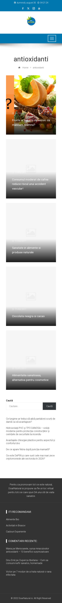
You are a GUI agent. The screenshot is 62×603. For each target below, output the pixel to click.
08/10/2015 (20, 113)
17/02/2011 (20, 241)
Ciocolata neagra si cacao (28, 316)
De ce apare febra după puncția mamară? (28, 449)
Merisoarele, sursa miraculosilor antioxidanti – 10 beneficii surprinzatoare (27, 550)
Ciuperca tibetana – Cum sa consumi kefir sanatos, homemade (27, 562)
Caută (9, 400)
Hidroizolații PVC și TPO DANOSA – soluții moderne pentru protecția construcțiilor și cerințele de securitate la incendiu (28, 431)
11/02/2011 (20, 309)
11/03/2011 (20, 172)
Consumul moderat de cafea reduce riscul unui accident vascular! (30, 184)
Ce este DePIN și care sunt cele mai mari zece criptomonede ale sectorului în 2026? (30, 457)
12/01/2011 (20, 368)
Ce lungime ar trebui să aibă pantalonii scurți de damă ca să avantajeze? (30, 420)
